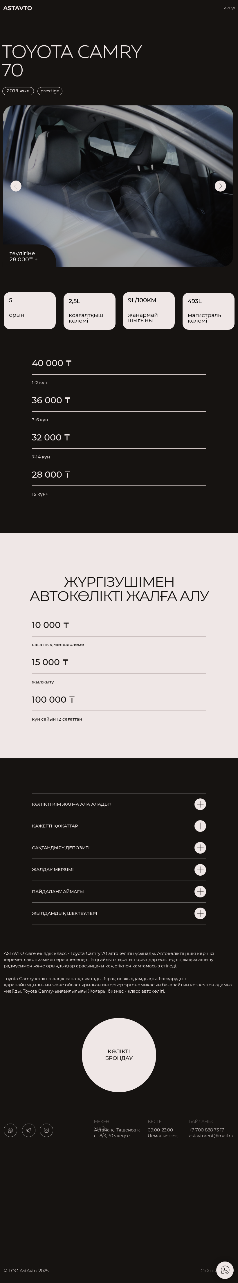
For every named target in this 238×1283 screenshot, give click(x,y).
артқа (229, 8)
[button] (119, 1055)
